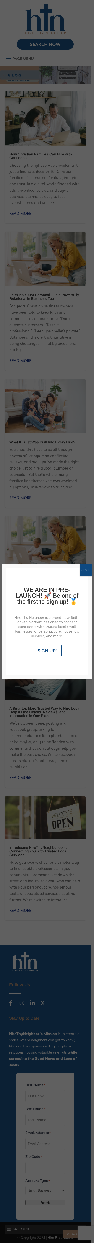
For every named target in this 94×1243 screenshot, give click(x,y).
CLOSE (85, 570)
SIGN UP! (47, 650)
